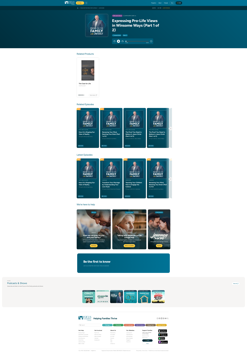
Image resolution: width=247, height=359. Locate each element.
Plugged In (128, 340)
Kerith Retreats (129, 336)
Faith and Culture (117, 15)
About (159, 3)
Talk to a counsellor (129, 245)
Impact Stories (161, 325)
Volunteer (96, 338)
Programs (153, 3)
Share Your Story (97, 334)
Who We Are (112, 332)
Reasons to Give (145, 335)
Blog (111, 340)
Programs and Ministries (83, 336)
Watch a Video (81, 343)
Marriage (107, 325)
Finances (112, 338)
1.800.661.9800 (86, 350)
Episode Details (117, 35)
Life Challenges (129, 325)
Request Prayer (81, 332)
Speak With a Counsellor (83, 334)
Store (172, 3)
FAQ (111, 341)
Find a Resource (81, 338)
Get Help (79, 3)
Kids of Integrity (129, 338)
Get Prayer (93, 245)
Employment (97, 340)
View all (235, 283)
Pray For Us (96, 332)
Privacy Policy (139, 350)
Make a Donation (97, 336)
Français (166, 3)
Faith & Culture (140, 325)
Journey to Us (129, 332)
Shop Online (80, 340)
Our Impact (112, 334)
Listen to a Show (81, 341)
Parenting (118, 325)
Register (159, 245)
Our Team (112, 336)
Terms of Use (144, 350)
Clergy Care (151, 325)
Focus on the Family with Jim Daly (88, 8)
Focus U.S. (128, 341)
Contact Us (112, 343)
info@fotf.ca (93, 350)
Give (179, 3)
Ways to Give (144, 337)
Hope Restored (129, 334)
